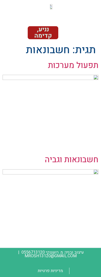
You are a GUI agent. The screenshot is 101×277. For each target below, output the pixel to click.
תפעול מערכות (73, 65)
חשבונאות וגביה (71, 159)
